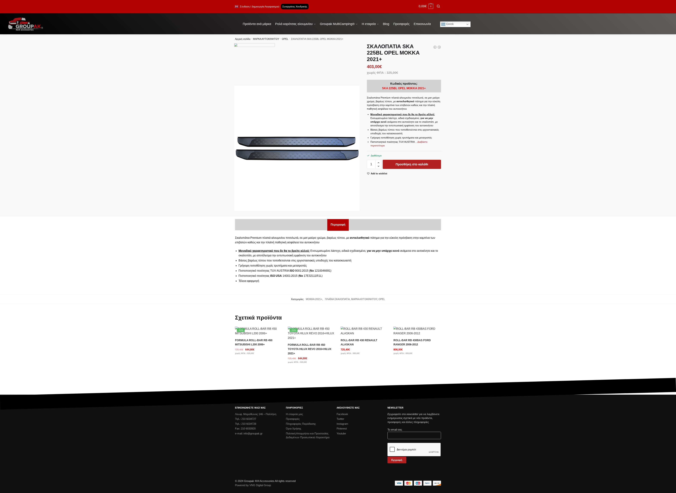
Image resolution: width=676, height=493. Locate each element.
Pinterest (342, 428)
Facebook (342, 414)
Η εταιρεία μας (294, 414)
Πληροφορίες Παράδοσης (301, 423)
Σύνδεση (245, 6)
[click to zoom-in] (296, 148)
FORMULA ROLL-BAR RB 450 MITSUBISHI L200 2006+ (253, 342)
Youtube (341, 433)
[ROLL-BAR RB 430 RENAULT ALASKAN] (364, 331)
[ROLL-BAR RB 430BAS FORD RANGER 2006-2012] (417, 331)
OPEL (285, 38)
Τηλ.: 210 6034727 (245, 418)
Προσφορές (293, 418)
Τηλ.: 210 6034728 (245, 423)
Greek (449, 24)
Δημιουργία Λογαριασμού (265, 6)
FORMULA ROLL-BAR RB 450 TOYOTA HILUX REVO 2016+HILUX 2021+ (309, 349)
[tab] (338, 224)
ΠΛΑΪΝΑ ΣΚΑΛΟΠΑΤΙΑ (337, 299)
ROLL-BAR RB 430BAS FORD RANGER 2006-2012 (412, 342)
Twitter (340, 418)
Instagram (342, 423)
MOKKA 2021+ (314, 299)
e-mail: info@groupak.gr (248, 433)
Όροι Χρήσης (293, 428)
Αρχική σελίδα (242, 38)
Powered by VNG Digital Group (253, 485)
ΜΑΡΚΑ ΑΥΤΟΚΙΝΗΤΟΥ (266, 38)
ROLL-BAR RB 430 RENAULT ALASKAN (359, 342)
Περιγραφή (338, 224)
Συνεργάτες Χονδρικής (294, 6)
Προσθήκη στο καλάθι (412, 164)
